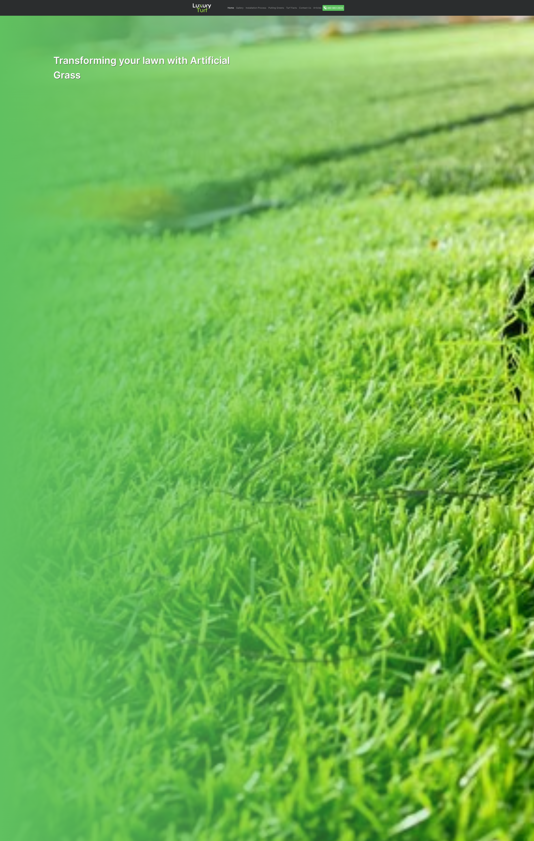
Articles (317, 7)
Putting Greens (276, 7)
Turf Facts (291, 7)
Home (231, 7)
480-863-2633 (335, 8)
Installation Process (256, 7)
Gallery (239, 7)
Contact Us (305, 7)
